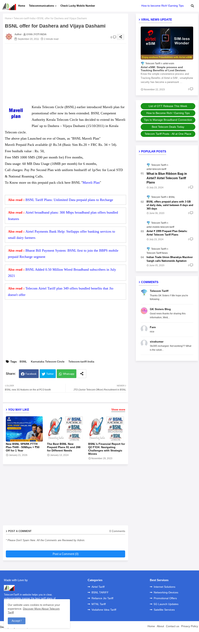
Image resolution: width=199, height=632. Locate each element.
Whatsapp (68, 373)
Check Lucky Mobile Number (77, 5)
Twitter (50, 373)
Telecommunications (41, 5)
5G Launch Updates (166, 604)
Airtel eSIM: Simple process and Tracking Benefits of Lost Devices (163, 69)
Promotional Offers (165, 598)
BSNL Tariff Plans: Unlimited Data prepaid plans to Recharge (69, 200)
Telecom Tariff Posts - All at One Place (168, 133)
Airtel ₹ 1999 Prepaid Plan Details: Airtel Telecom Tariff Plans (167, 233)
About (160, 626)
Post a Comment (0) (66, 553)
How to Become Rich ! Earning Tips (168, 113)
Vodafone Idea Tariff (104, 609)
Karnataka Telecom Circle (48, 361)
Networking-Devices (166, 592)
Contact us (172, 626)
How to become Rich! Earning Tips (162, 5)
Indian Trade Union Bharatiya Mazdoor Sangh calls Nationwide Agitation (170, 259)
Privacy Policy (189, 626)
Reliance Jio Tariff (102, 598)
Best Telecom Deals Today (168, 126)
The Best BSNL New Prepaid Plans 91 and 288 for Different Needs (63, 447)
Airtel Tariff (98, 586)
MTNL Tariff (99, 604)
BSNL (23, 361)
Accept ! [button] (17, 620)
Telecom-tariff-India (24, 18)
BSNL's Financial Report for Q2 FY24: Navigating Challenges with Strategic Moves (106, 448)
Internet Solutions (164, 586)
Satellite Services (164, 609)
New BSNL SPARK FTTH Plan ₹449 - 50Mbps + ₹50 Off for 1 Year (22, 447)
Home (21, 5)
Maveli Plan (91, 182)
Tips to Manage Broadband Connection (168, 119)
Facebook (31, 373)
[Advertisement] (69, 74)
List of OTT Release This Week (168, 106)
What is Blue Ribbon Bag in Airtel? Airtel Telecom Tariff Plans (167, 178)
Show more (118, 409)
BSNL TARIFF (100, 592)
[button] (192, 6)
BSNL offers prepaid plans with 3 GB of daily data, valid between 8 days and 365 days (170, 205)
